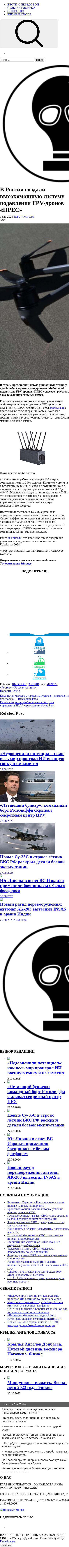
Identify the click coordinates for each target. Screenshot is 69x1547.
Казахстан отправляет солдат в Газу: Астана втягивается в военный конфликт (35, 1304)
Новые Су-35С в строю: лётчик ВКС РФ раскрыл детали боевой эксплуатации (32, 861)
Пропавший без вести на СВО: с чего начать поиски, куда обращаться (35, 1237)
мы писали (15, 537)
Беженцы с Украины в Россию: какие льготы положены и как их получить (35, 1204)
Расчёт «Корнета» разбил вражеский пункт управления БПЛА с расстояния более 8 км (27, 704)
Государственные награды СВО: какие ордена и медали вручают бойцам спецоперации (37, 1217)
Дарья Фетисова (24, 216)
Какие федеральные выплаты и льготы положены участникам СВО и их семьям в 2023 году (37, 1265)
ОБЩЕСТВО (15, 11)
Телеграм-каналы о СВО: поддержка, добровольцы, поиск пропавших (30, 1250)
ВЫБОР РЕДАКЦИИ (25, 684)
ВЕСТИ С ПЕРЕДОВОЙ (23, 4)
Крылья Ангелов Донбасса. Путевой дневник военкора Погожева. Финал (34, 1349)
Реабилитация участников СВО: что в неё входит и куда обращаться (33, 1243)
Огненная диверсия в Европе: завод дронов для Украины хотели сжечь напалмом (37, 1310)
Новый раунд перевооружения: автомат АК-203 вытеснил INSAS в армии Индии (33, 909)
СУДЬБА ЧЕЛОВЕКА (21, 7)
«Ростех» (5, 687)
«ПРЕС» (52, 684)
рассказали (57, 407)
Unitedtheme (7, 1541)
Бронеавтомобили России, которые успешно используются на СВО (35, 1210)
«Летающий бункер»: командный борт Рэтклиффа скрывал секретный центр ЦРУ (33, 810)
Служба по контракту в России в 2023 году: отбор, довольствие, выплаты (34, 1273)
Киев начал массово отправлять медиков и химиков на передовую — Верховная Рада (34, 697)
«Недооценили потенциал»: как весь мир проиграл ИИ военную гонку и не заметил (32, 758)
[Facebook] (8, 1527)
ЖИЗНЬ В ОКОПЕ (19, 14)
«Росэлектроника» (24, 687)
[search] (29, 33)
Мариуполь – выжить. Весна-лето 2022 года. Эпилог (37, 1385)
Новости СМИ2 (10, 690)
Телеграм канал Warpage (15, 563)
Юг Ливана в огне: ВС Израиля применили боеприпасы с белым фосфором (32, 885)
